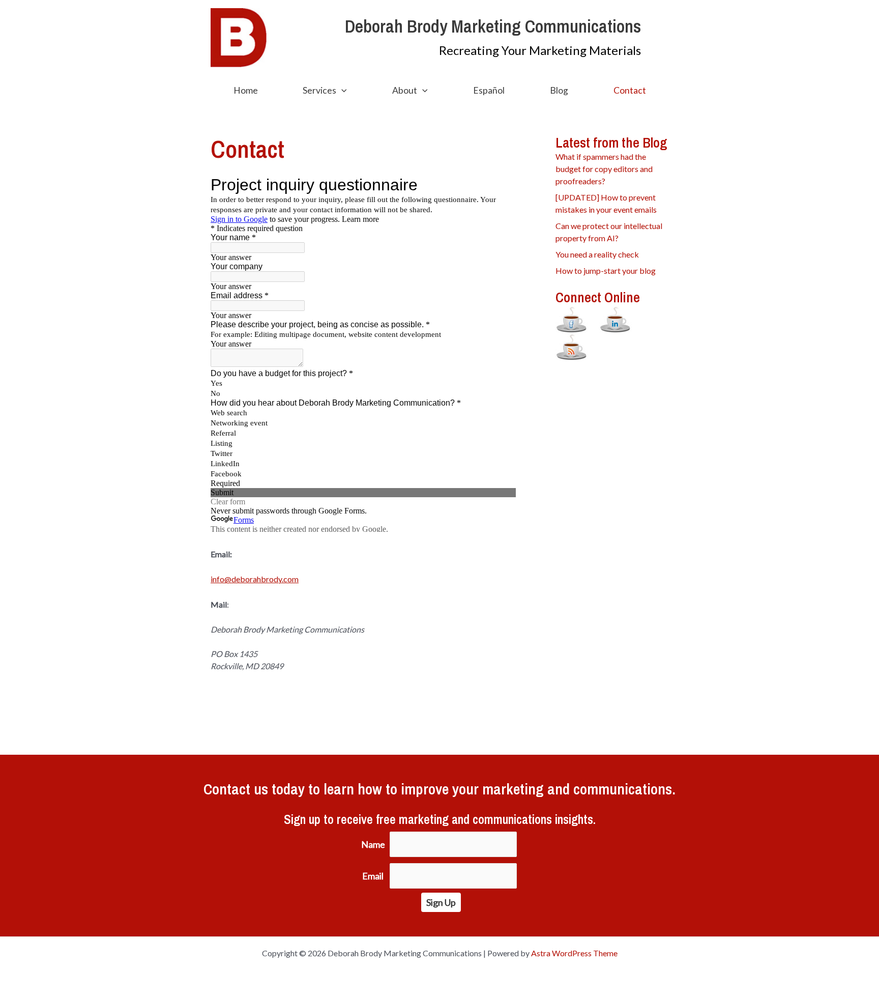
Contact (629, 90)
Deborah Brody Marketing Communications (493, 26)
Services (319, 90)
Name (373, 844)
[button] (341, 90)
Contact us (235, 789)
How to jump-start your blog (605, 270)
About (404, 90)
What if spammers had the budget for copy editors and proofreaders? (604, 169)
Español (489, 90)
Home (245, 90)
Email (373, 875)
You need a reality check (597, 254)
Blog (559, 90)
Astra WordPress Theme (574, 953)
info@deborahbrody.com (255, 579)
